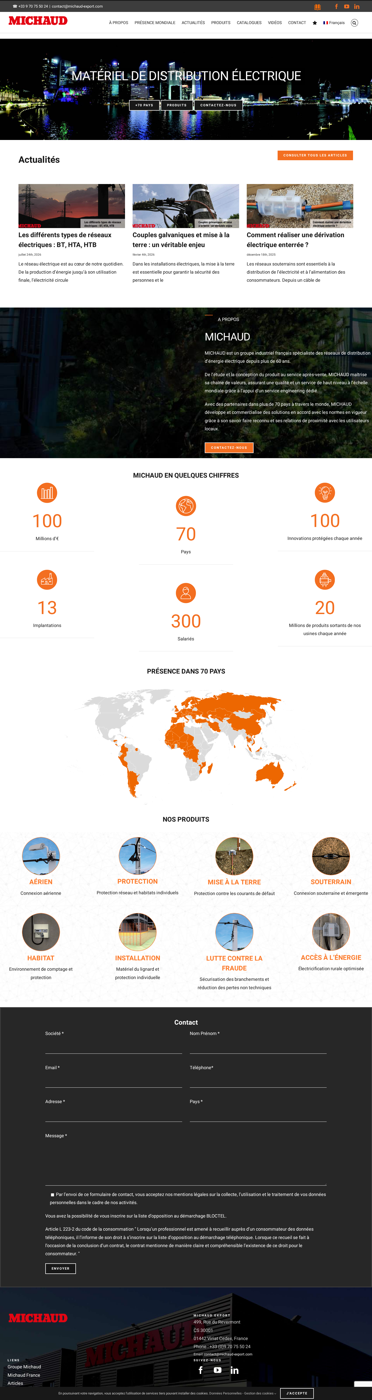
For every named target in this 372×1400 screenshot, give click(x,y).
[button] (354, 22)
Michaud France (24, 1375)
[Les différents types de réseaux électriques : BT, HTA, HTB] (71, 206)
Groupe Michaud (24, 1367)
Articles (15, 1383)
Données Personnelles (225, 1393)
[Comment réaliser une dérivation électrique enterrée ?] (300, 206)
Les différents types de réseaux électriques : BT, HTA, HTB (64, 240)
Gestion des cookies (259, 1393)
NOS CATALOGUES (317, 7)
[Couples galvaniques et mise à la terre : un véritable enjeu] (186, 206)
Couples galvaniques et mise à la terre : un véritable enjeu (181, 240)
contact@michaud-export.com (77, 6)
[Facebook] (201, 1370)
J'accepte (296, 1393)
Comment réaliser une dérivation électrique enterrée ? (295, 240)
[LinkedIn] (235, 1370)
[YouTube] (218, 1370)
